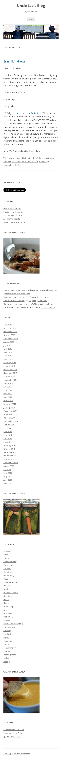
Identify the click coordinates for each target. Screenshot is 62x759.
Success (7, 644)
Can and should (48, 307)
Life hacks (7, 613)
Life (33, 158)
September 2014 (10, 421)
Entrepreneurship (11, 582)
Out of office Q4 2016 (12, 215)
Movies (6, 620)
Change (6, 558)
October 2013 (9, 459)
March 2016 (8, 359)
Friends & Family (10, 592)
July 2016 (7, 345)
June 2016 (7, 349)
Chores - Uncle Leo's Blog (14, 300)
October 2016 (9, 335)
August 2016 (8, 342)
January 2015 (9, 407)
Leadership (8, 606)
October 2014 (9, 417)
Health (28, 158)
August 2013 (8, 466)
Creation (7, 568)
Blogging (7, 551)
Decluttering (8, 575)
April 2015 (7, 397)
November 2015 (10, 373)
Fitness (6, 585)
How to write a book (12, 208)
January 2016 (9, 366)
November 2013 (10, 455)
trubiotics (43, 161)
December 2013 (10, 452)
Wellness (40, 158)
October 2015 (9, 376)
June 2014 (7, 431)
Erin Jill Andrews (14, 61)
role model (16, 161)
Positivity (7, 630)
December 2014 (10, 411)
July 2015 (7, 386)
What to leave (47, 304)
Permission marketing (12, 623)
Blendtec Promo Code (12, 733)
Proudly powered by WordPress (16, 754)
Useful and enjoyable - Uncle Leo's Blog (20, 304)
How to (6, 603)
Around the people (11, 219)
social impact (28, 161)
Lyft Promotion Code (12, 736)
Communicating (10, 561)
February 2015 (9, 404)
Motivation (8, 616)
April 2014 (7, 438)
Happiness (8, 596)
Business (7, 554)
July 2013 (7, 469)
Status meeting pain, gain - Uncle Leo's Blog (22, 290)
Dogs (5, 579)
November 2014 (10, 414)
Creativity (7, 572)
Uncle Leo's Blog (31, 5)
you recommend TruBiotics (28, 113)
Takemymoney (9, 648)
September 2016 (10, 338)
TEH (36, 161)
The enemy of (43, 297)
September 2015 (10, 380)
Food (5, 589)
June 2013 (7, 473)
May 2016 (7, 352)
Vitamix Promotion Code (13, 729)
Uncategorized (9, 654)
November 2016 (10, 331)
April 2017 (7, 324)
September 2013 (10, 462)
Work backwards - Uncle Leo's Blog (18, 297)
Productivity (8, 634)
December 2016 (10, 328)
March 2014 (8, 442)
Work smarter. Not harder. (14, 222)
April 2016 (7, 355)
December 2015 (10, 369)
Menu (31, 19)
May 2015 (7, 393)
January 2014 (9, 449)
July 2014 (7, 428)
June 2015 (7, 390)
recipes (6, 637)
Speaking (7, 641)
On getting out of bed (38, 300)
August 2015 (8, 383)
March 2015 (8, 400)
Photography (9, 627)
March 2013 (8, 483)
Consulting (8, 565)
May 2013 (7, 476)
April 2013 (7, 480)
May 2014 (7, 435)
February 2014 (9, 445)
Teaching (7, 651)
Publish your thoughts (13, 212)
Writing (6, 661)
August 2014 (8, 424)
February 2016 (9, 362)
